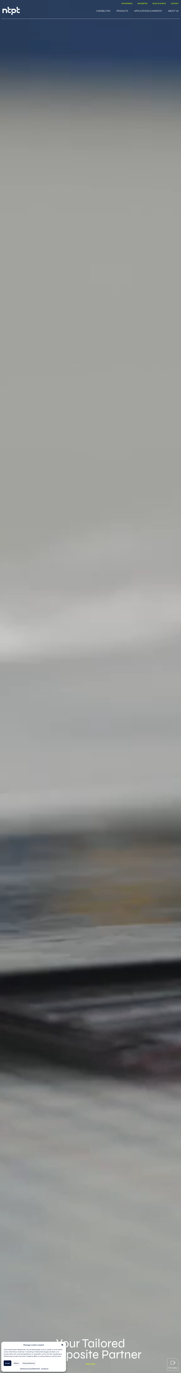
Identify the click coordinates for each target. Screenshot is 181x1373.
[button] (62, 1345)
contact (175, 3)
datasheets (127, 3)
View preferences (29, 1363)
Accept (7, 1363)
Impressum (45, 1368)
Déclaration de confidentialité (30, 1368)
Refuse (16, 1363)
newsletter (142, 3)
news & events (159, 3)
